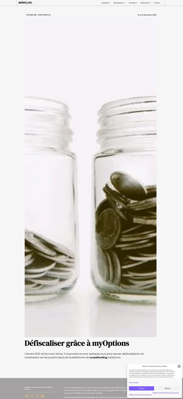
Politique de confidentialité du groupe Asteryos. (165, 392)
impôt (33, 387)
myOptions (49, 387)
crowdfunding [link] (98, 357)
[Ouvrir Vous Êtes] (137, 3)
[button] (179, 366)
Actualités (31, 15)
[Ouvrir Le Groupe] (109, 3)
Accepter (141, 388)
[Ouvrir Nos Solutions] (125, 3)
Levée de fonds (40, 387)
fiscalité (27, 387)
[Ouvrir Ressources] (150, 3)
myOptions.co (44, 15)
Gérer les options (133, 382)
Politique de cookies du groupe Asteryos (140, 394)
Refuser (167, 388)
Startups (27, 389)
